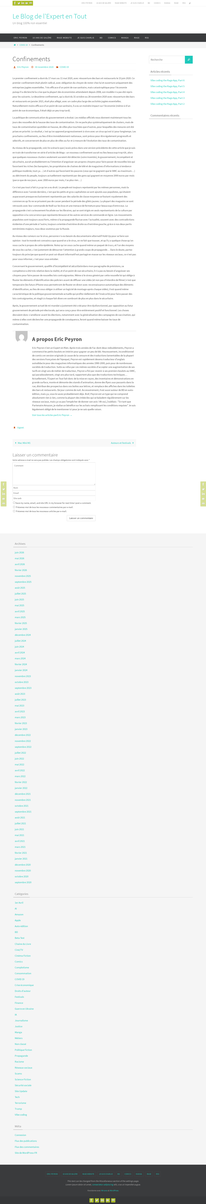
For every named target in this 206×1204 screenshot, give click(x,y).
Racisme (19, 1061)
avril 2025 (20, 611)
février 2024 (21, 664)
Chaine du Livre (23, 944)
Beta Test (19, 938)
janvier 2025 (21, 629)
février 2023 (21, 723)
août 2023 (20, 693)
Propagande (21, 1055)
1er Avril (19, 902)
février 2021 (21, 852)
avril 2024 (20, 652)
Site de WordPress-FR (26, 1152)
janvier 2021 (21, 858)
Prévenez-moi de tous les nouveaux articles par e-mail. (41, 511)
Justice (18, 1026)
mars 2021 (20, 847)
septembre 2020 (23, 882)
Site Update (21, 1091)
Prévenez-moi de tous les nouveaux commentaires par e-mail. (44, 507)
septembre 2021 (23, 811)
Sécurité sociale (23, 1085)
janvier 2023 (21, 729)
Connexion (20, 1135)
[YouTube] (26, 3)
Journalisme (21, 1020)
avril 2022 (20, 770)
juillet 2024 (20, 640)
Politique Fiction (23, 1050)
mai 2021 (19, 835)
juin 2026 (19, 552)
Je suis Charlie (137, 3)
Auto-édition (21, 926)
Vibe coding (21, 1114)
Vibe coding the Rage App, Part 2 (167, 103)
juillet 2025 (20, 593)
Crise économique (24, 985)
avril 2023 (20, 711)
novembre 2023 (23, 676)
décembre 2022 (23, 735)
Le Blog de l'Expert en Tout (50, 16)
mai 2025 (19, 605)
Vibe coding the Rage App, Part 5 (167, 86)
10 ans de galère (103, 3)
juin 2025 (19, 599)
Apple (18, 920)
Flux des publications (26, 1141)
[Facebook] (15, 3)
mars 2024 (20, 658)
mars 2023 (20, 717)
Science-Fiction (23, 1079)
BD (149, 3)
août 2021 (20, 817)
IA (16, 1014)
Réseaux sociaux (23, 1067)
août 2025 (20, 587)
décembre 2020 (23, 864)
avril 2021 (20, 841)
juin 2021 (19, 829)
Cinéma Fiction (23, 955)
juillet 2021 (20, 823)
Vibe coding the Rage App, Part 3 (167, 98)
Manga (167, 3)
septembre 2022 (23, 746)
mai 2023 (19, 705)
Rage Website (121, 3)
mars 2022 (20, 776)
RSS (183, 3)
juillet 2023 (20, 699)
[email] (30, 3)
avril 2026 (20, 564)
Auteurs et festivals (121, 443)
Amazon (19, 914)
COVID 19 (23, 45)
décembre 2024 (23, 635)
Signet (20, 427)
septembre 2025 (23, 581)
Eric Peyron (87, 3)
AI (16, 908)
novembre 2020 (23, 870)
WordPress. (114, 1190)
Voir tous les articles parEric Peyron (52, 415)
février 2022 (21, 782)
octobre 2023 (21, 682)
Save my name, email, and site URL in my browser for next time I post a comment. (53, 502)
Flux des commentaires (27, 1147)
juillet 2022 (20, 752)
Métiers (18, 1038)
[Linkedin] (22, 3)
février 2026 (21, 570)
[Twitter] (18, 3)
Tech (17, 1097)
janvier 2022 (21, 788)
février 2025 (21, 623)
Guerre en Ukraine (24, 1008)
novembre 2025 (23, 576)
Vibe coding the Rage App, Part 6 (167, 80)
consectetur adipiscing (102, 1184)
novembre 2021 (23, 800)
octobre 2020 (21, 876)
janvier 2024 (21, 670)
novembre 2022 (23, 741)
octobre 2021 (21, 805)
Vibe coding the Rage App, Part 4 (167, 92)
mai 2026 (19, 558)
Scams (18, 1073)
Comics (157, 3)
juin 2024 (19, 646)
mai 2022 (19, 764)
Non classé (20, 1044)
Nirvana (104, 1190)
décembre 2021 (23, 793)
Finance (19, 1002)
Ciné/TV (19, 949)
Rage (176, 3)
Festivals (19, 996)
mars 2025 (20, 617)
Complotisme (22, 967)
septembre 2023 (23, 688)
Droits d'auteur (23, 991)
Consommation (23, 973)
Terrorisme (20, 1103)
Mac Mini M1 (23, 443)
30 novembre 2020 (44, 66)
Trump (18, 1108)
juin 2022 (19, 758)
